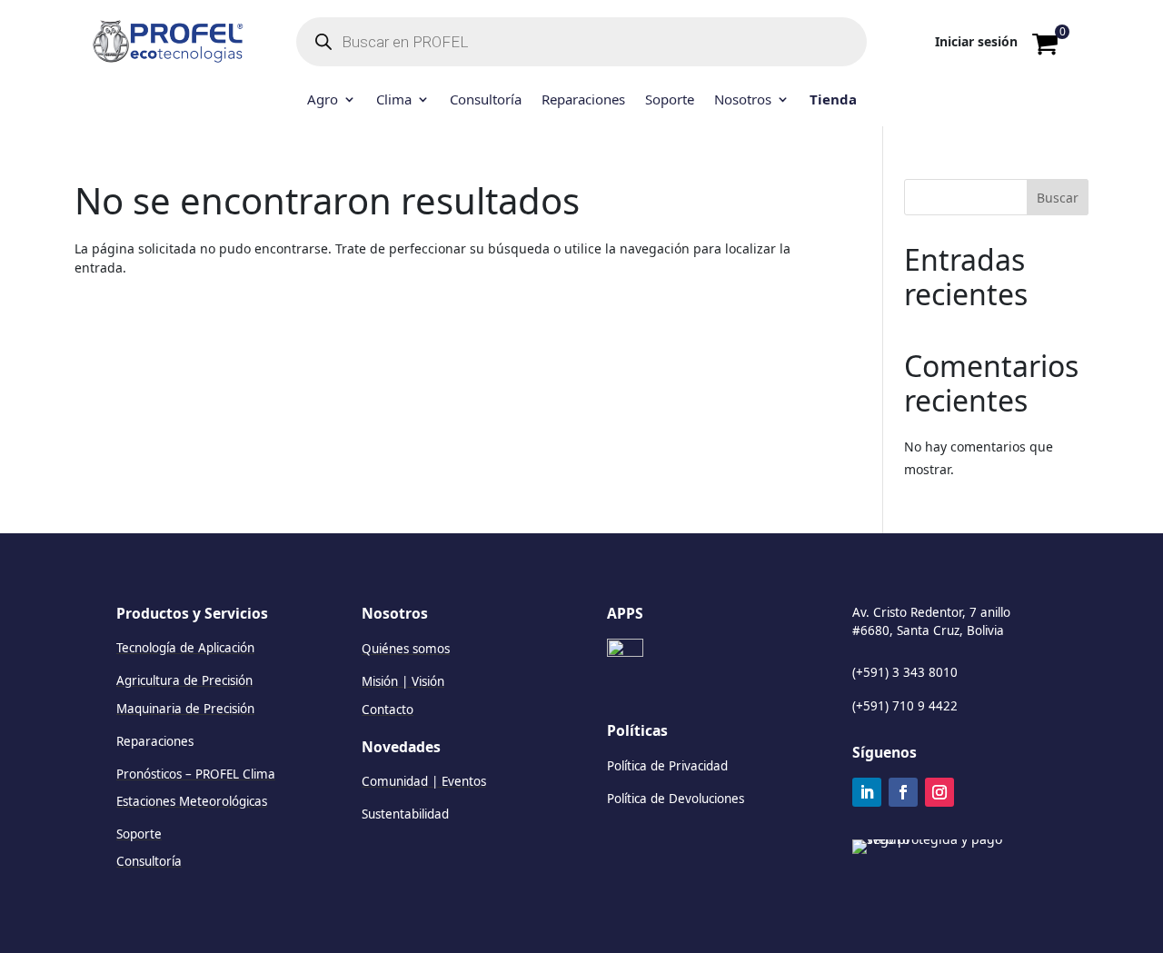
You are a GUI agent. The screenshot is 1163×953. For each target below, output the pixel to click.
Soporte (669, 100)
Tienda (833, 100)
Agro (322, 100)
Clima (394, 100)
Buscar (1058, 197)
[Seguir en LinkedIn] (866, 792)
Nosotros (742, 100)
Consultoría (486, 100)
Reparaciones (583, 100)
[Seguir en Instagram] (939, 792)
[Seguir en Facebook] (903, 792)
